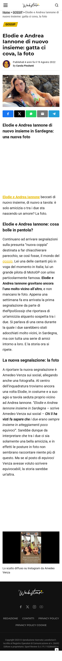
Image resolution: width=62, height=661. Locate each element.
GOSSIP (18, 12)
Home (6, 12)
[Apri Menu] (5, 5)
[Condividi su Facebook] (8, 113)
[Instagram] (34, 607)
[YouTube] (41, 607)
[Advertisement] (31, 167)
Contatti (28, 618)
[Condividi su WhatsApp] (31, 113)
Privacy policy (48, 618)
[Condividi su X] (19, 113)
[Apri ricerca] (57, 5)
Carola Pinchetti (25, 65)
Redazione (10, 618)
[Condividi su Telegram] (54, 113)
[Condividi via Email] (42, 113)
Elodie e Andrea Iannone (21, 197)
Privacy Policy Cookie (31, 625)
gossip (8, 261)
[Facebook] (20, 607)
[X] (27, 607)
